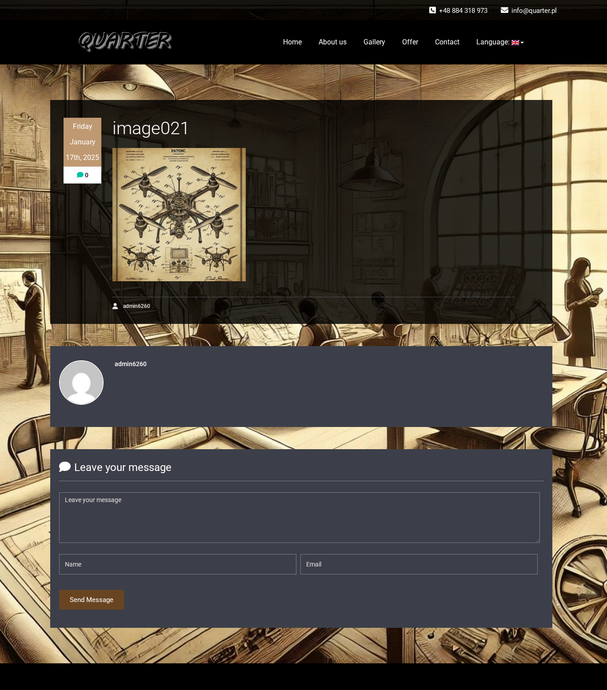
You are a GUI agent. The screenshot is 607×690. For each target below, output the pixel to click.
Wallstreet (349, 677)
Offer (410, 42)
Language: (493, 42)
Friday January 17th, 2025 (82, 142)
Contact (447, 42)
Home (292, 42)
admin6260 (136, 306)
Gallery (374, 42)
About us (333, 42)
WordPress (288, 677)
